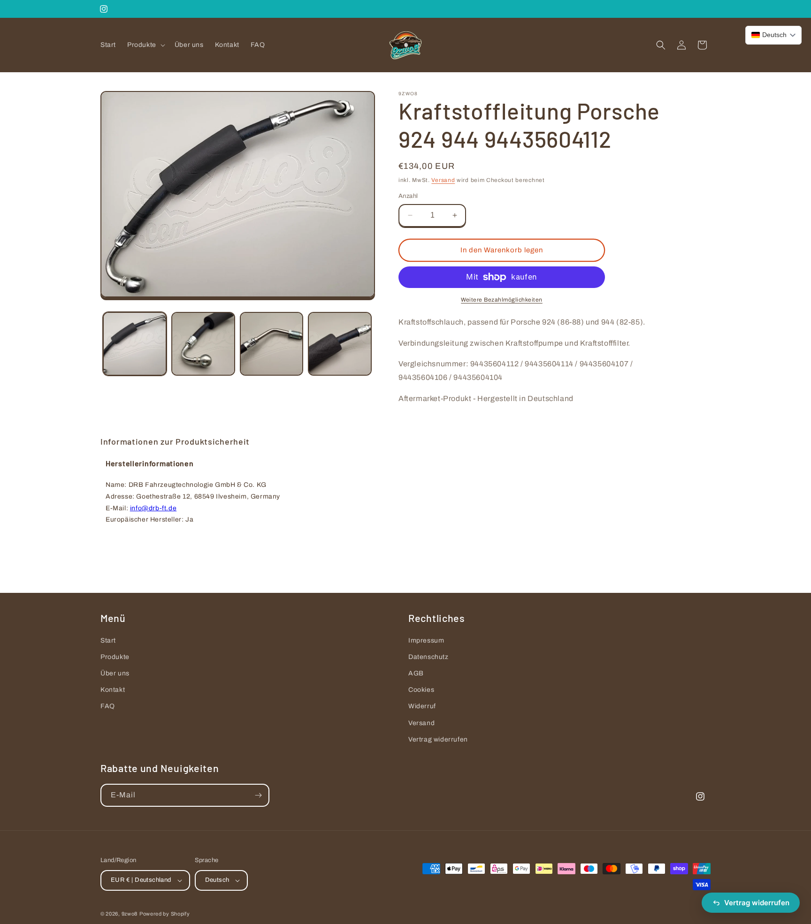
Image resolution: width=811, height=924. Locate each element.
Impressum (426, 640)
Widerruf (422, 706)
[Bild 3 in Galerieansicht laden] (272, 344)
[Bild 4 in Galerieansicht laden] (340, 344)
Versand (443, 180)
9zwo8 (130, 913)
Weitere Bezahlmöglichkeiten (502, 299)
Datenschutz (428, 656)
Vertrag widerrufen (438, 739)
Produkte (115, 656)
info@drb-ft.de (153, 508)
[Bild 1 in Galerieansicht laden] (135, 344)
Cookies (421, 689)
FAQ (107, 706)
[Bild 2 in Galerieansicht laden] (203, 344)
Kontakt (112, 689)
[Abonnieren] (258, 795)
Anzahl (408, 196)
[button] (145, 45)
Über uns (115, 673)
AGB (416, 673)
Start (108, 640)
